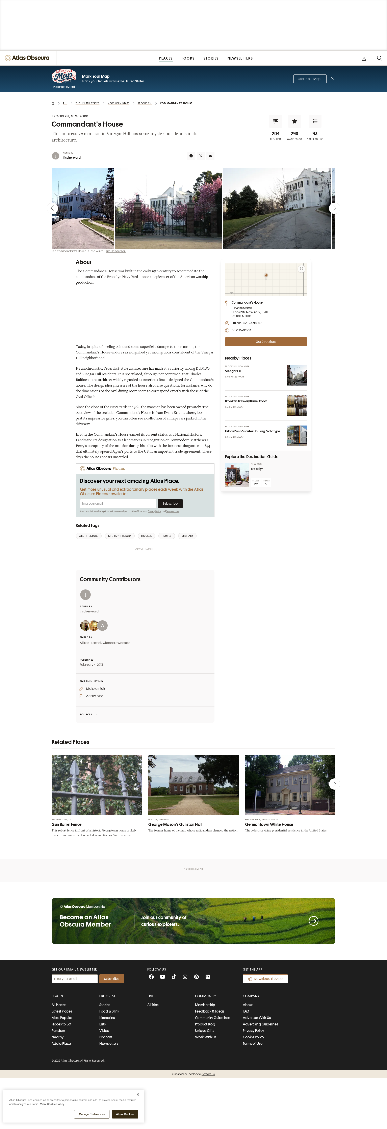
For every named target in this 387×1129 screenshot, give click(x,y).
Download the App (268, 978)
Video (104, 1030)
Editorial (107, 996)
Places (57, 996)
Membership (205, 1004)
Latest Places (62, 1011)
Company (251, 996)
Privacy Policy (154, 511)
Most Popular (62, 1017)
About (248, 1004)
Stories (104, 1004)
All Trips (153, 1004)
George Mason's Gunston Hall (175, 824)
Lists (102, 1024)
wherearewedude (116, 643)
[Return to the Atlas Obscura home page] (28, 58)
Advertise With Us (257, 1017)
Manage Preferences (92, 1114)
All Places (59, 1004)
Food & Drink (109, 1011)
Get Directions (266, 341)
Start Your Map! (310, 79)
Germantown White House (269, 824)
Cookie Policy (253, 1037)
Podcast (105, 1037)
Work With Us (205, 1037)
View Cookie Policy (52, 1104)
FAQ (246, 1011)
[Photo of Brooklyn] (237, 475)
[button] (275, 121)
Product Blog (205, 1024)
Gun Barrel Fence (67, 824)
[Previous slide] (52, 208)
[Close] (137, 1094)
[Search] (379, 58)
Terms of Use (172, 511)
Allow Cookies (125, 1114)
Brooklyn (257, 469)
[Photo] (297, 375)
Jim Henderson (116, 251)
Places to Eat (62, 1024)
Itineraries (107, 1017)
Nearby (58, 1037)
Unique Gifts (204, 1030)
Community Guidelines (212, 1017)
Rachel (96, 643)
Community (205, 996)
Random (58, 1030)
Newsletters (108, 1043)
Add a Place (61, 1043)
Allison (85, 643)
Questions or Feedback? (193, 1074)
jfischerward (72, 157)
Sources (86, 714)
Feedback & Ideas (209, 1011)
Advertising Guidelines (260, 1024)
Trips (151, 996)
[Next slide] (334, 208)
